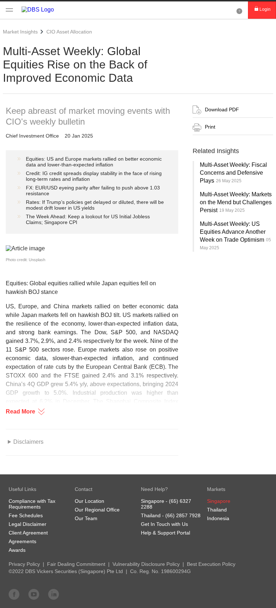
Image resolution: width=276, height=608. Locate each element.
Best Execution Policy (211, 564)
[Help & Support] (239, 10)
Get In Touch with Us (164, 524)
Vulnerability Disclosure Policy (146, 564)
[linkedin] (53, 594)
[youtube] (33, 594)
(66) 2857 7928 (183, 515)
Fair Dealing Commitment (76, 564)
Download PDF (222, 109)
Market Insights (20, 32)
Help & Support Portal (165, 533)
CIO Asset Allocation (69, 32)
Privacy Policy (24, 564)
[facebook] (14, 594)
